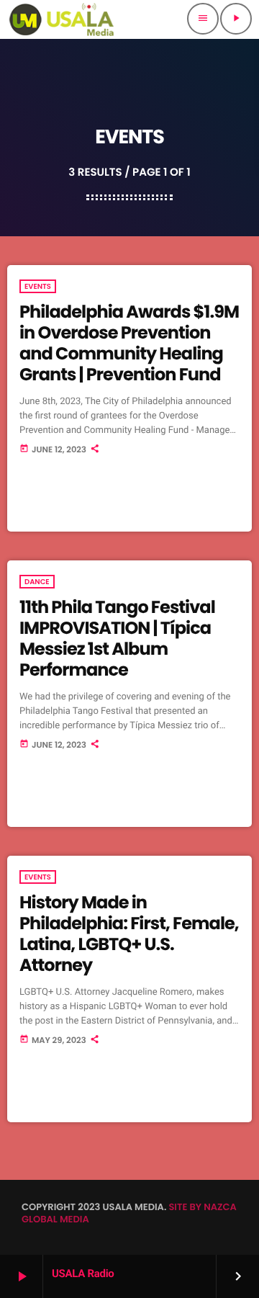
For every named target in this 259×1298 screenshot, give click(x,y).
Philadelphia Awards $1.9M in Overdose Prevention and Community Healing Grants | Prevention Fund (129, 343)
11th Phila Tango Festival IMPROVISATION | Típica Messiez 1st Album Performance (117, 638)
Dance (37, 581)
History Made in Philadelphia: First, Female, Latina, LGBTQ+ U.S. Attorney (129, 934)
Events (37, 286)
